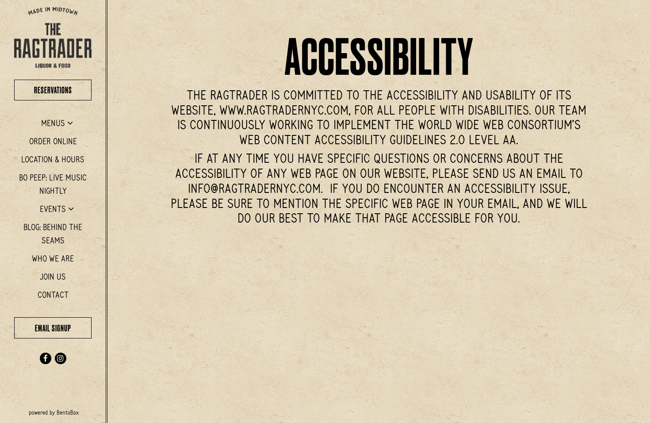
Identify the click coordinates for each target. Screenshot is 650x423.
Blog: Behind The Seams (52, 234)
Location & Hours (52, 159)
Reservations (63, 90)
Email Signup (63, 328)
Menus (53, 123)
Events (53, 209)
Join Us (53, 276)
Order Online (55, 141)
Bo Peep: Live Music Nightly (53, 184)
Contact (53, 295)
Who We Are (53, 258)
